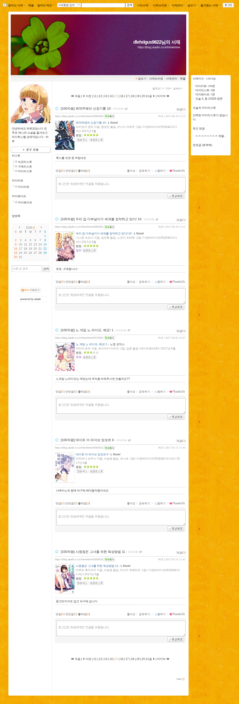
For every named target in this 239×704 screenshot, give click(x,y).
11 (95, 96)
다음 (149, 96)
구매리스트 (25, 166)
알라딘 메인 (44, 5)
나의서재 (142, 5)
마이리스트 (25, 171)
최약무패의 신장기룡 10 (91, 122)
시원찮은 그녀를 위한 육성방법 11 (97, 566)
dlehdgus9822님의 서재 (156, 42)
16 (122, 96)
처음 (77, 96)
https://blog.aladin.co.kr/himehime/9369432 (79, 447)
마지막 (161, 96)
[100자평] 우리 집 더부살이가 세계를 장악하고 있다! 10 (101, 219)
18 (132, 96)
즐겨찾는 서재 (209, 5)
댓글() (181, 109)
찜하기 (161, 170)
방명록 (16, 216)
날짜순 (177, 88)
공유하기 (144, 170)
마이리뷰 (17, 180)
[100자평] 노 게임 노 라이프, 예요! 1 (87, 330)
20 (143, 96)
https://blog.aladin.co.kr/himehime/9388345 (79, 226)
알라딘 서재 (15, 5)
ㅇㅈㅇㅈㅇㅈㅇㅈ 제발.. (210, 136)
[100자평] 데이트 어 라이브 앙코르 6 (87, 440)
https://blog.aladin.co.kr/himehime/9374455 (79, 337)
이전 (88, 96)
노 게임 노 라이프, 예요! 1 (92, 344)
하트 (160, 116)
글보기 (142, 78)
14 (111, 96)
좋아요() (84, 170)
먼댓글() (71, 170)
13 (105, 96)
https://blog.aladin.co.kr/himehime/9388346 (79, 116)
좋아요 (131, 170)
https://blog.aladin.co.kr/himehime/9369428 (79, 559)
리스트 (16, 155)
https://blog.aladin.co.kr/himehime (159, 47)
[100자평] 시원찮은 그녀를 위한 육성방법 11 (93, 552)
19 (138, 96)
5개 (168, 88)
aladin (37, 299)
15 (116, 96)
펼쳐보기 (157, 88)
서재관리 (177, 5)
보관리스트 (25, 162)
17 (127, 96)
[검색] (46, 268)
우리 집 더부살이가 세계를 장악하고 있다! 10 (104, 233)
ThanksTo (178, 170)
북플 (31, 5)
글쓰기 (191, 5)
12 (100, 96)
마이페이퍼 (19, 196)
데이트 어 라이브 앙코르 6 (92, 454)
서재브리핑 (160, 5)
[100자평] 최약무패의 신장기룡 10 (86, 108)
